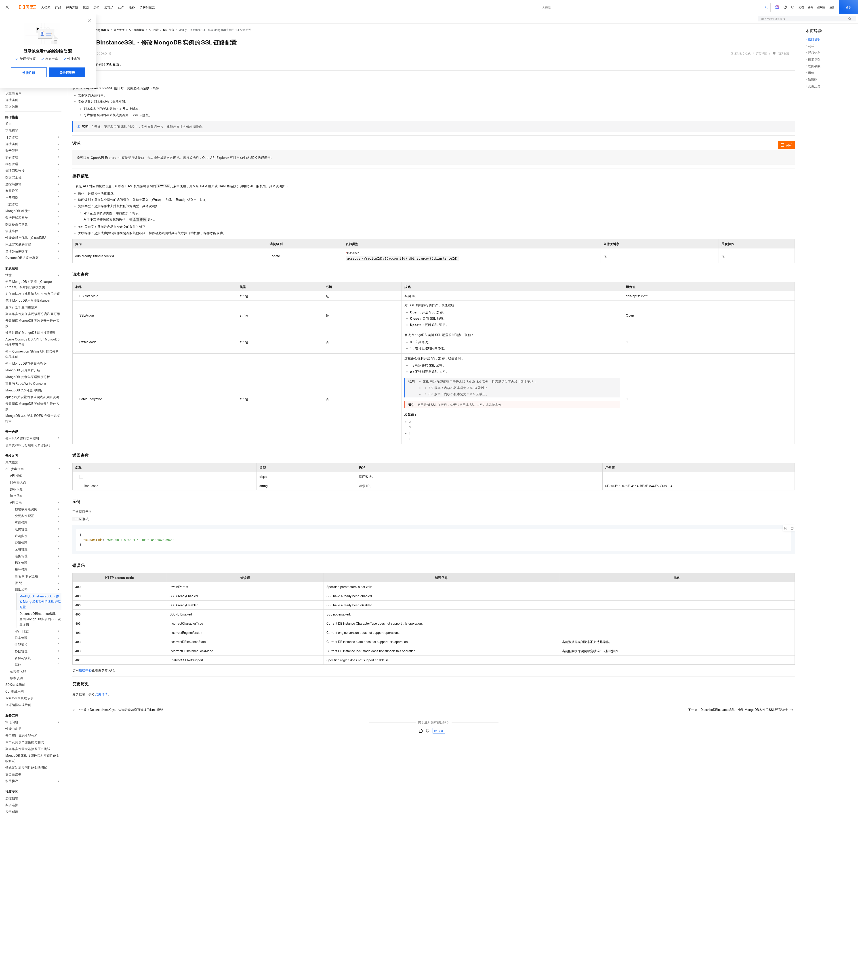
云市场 (109, 7)
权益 (86, 7)
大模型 (45, 7)
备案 (810, 7)
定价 (96, 7)
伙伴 (121, 7)
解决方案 (72, 7)
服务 (132, 7)
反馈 (441, 731)
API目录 (154, 30)
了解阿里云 (147, 7)
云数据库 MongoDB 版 (95, 30)
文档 (801, 7)
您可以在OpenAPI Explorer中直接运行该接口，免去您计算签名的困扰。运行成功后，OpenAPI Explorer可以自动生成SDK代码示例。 (175, 157)
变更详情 (101, 694)
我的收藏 (783, 53)
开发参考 (119, 30)
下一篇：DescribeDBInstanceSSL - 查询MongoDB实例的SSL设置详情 (738, 709)
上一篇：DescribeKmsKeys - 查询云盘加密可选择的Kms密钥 (120, 709)
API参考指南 (136, 30)
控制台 (821, 7)
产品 (58, 7)
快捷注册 (29, 72)
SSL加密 (168, 30)
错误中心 (85, 670)
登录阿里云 (67, 72)
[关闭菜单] (7, 7)
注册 (832, 7)
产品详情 (761, 53)
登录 (848, 7)
